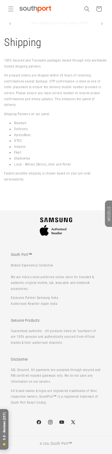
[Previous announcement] (10, 24)
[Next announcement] (102, 24)
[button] (11, 9)
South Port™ (61, 443)
